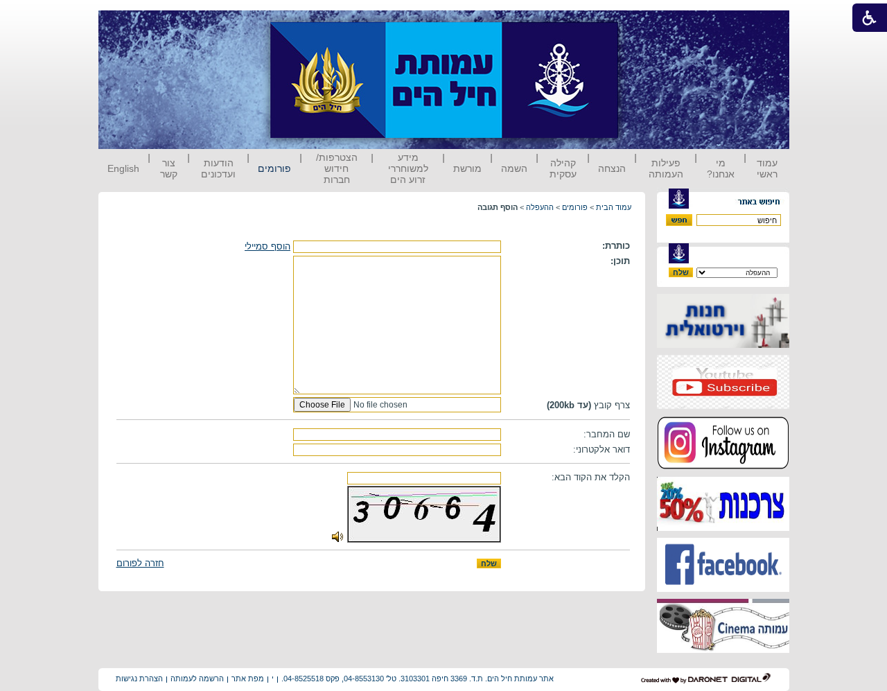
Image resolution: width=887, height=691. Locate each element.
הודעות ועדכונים (218, 168)
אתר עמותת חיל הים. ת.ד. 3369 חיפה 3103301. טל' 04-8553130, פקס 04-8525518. (417, 678)
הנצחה (612, 168)
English (123, 168)
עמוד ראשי (767, 168)
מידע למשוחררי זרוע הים (408, 168)
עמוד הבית (613, 207)
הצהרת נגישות (139, 678)
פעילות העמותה (666, 168)
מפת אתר (247, 678)
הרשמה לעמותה (197, 678)
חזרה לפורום (140, 563)
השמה (514, 168)
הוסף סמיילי (267, 246)
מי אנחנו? (721, 168)
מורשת (467, 168)
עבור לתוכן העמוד (644, 24)
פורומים (274, 168)
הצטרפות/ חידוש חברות (337, 168)
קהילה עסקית (563, 168)
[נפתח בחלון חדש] (723, 345)
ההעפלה (540, 207)
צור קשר (168, 168)
